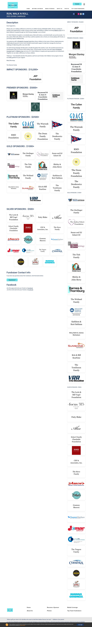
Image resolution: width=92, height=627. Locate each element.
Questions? (12, 280)
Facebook (30, 288)
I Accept (80, 624)
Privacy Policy (22, 625)
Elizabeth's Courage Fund (24, 41)
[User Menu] (84, 4)
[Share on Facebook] (74, 14)
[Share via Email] (81, 14)
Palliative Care (57, 30)
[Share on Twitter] (76, 14)
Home (28, 8)
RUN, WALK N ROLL (17, 13)
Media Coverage (49, 8)
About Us (59, 8)
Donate (77, 4)
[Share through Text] (83, 14)
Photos (67, 8)
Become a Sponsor (37, 8)
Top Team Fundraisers (77, 8)
